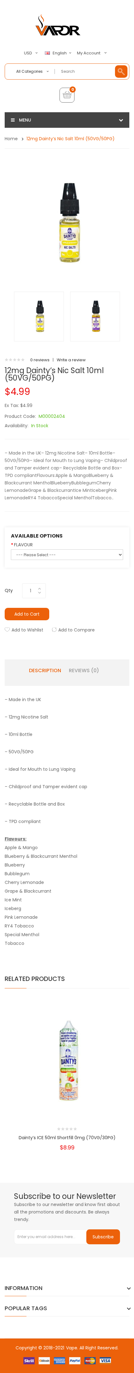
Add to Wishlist (27, 630)
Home (11, 139)
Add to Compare (76, 630)
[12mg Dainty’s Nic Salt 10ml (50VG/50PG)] (39, 316)
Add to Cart (27, 614)
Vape (71, 1348)
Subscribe (103, 1237)
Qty (9, 590)
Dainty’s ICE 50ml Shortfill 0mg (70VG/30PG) (67, 1138)
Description (45, 670)
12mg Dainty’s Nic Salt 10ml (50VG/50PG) (70, 139)
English (60, 53)
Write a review (71, 360)
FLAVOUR (23, 545)
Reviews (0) (84, 670)
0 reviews (40, 360)
